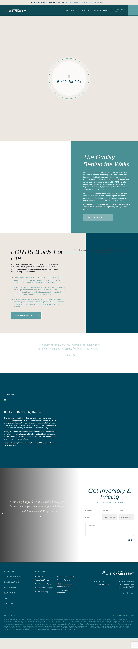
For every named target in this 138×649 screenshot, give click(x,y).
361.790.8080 (120, 11)
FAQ (6, 598)
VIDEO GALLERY (11, 587)
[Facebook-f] (127, 593)
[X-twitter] (123, 593)
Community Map (41, 592)
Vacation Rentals (63, 580)
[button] (3, 513)
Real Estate (69, 10)
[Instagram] (132, 593)
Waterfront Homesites (44, 588)
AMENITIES (9, 571)
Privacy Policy (10, 615)
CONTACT (8, 604)
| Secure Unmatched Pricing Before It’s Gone (84, 2)
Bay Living (9, 593)
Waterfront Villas (42, 580)
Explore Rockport (100, 10)
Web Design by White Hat (123, 615)
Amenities (85, 10)
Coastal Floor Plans (43, 584)
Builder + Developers (65, 576)
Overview (39, 576)
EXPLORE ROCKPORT (14, 577)
